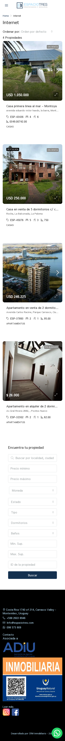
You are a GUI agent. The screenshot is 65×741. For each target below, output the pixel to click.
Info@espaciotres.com (20, 622)
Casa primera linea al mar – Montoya (31, 106)
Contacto (8, 634)
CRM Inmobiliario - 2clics (41, 733)
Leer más (8, 706)
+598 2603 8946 (16, 618)
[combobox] (36, 31)
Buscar (32, 575)
